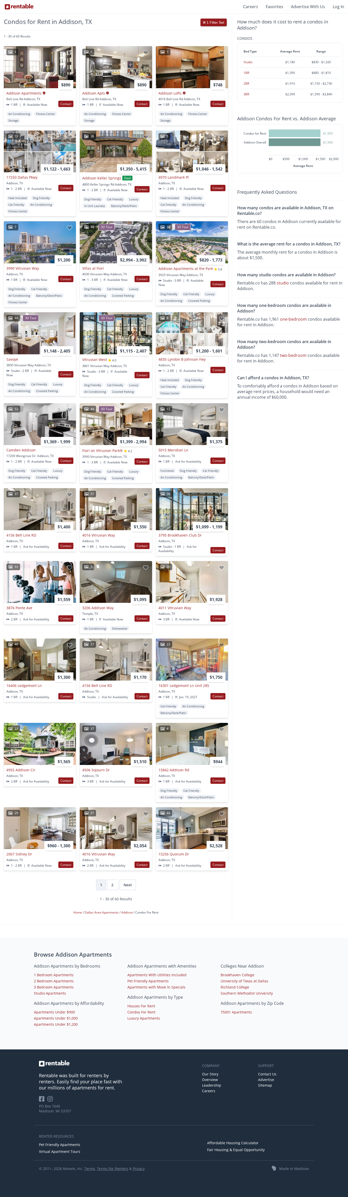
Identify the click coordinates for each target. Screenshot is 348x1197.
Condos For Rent (141, 1012)
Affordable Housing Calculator (233, 1142)
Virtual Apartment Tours (59, 1151)
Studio (248, 62)
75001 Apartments (236, 1012)
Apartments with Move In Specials (156, 987)
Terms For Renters (112, 1168)
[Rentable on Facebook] (43, 1100)
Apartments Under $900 (54, 1012)
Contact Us (267, 1074)
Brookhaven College (237, 974)
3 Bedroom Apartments (54, 987)
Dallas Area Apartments (102, 912)
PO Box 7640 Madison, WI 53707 (55, 1108)
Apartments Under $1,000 (56, 1018)
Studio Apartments (50, 993)
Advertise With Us (308, 6)
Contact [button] (65, 104)
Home (78, 912)
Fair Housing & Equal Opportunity (236, 1149)
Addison (127, 912)
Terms (89, 1168)
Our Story (210, 1074)
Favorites (274, 6)
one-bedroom (293, 319)
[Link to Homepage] (19, 6)
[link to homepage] (118, 1063)
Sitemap (265, 1085)
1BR (246, 73)
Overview (210, 1079)
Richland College (235, 987)
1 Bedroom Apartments (54, 974)
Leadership (211, 1085)
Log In (338, 6)
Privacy (139, 1168)
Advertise (266, 1079)
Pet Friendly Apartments (148, 981)
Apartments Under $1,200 (56, 1024)
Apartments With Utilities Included (156, 974)
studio (283, 283)
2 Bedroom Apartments (54, 981)
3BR (246, 94)
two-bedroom (293, 355)
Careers (250, 6)
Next (128, 884)
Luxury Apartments (143, 1018)
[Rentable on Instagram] (51, 1100)
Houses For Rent (141, 1006)
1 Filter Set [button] (215, 22)
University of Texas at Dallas (244, 981)
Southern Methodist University (247, 993)
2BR (246, 83)
